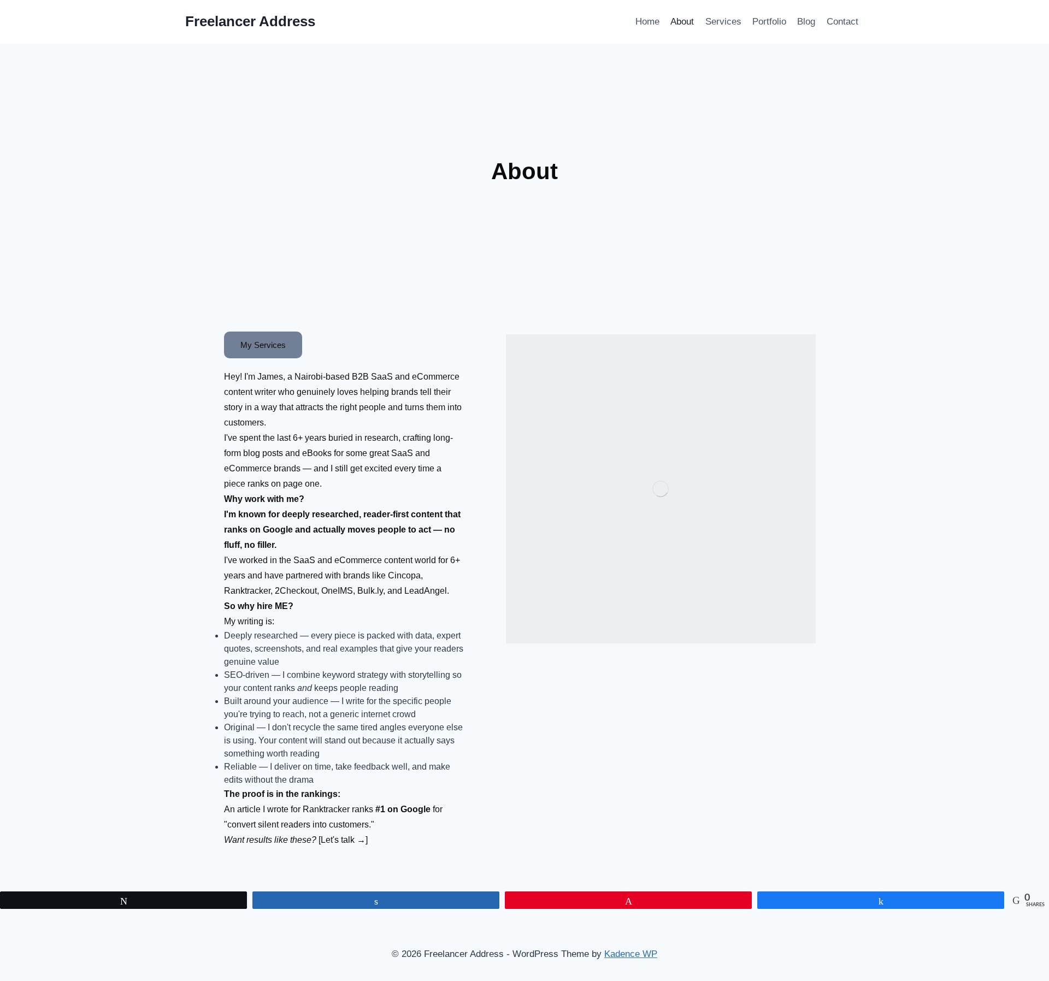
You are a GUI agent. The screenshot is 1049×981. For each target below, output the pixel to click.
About (682, 21)
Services (723, 21)
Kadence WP (630, 954)
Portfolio (769, 21)
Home (647, 21)
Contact (842, 21)
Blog (806, 21)
